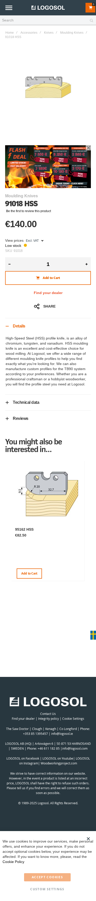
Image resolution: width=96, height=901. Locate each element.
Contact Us (48, 714)
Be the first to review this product (28, 211)
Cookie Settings (73, 718)
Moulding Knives (71, 32)
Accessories (28, 32)
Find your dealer (48, 293)
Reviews (20, 418)
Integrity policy (48, 718)
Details (19, 326)
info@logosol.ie (62, 734)
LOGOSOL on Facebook (22, 758)
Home (9, 32)
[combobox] (48, 20)
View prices (14, 240)
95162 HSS (24, 529)
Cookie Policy (13, 862)
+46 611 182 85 (49, 748)
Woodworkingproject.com (59, 763)
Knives (49, 32)
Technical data (26, 402)
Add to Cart (29, 573)
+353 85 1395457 (35, 734)
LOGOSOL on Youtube (57, 758)
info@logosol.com (75, 748)
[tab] (48, 326)
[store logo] (48, 7)
